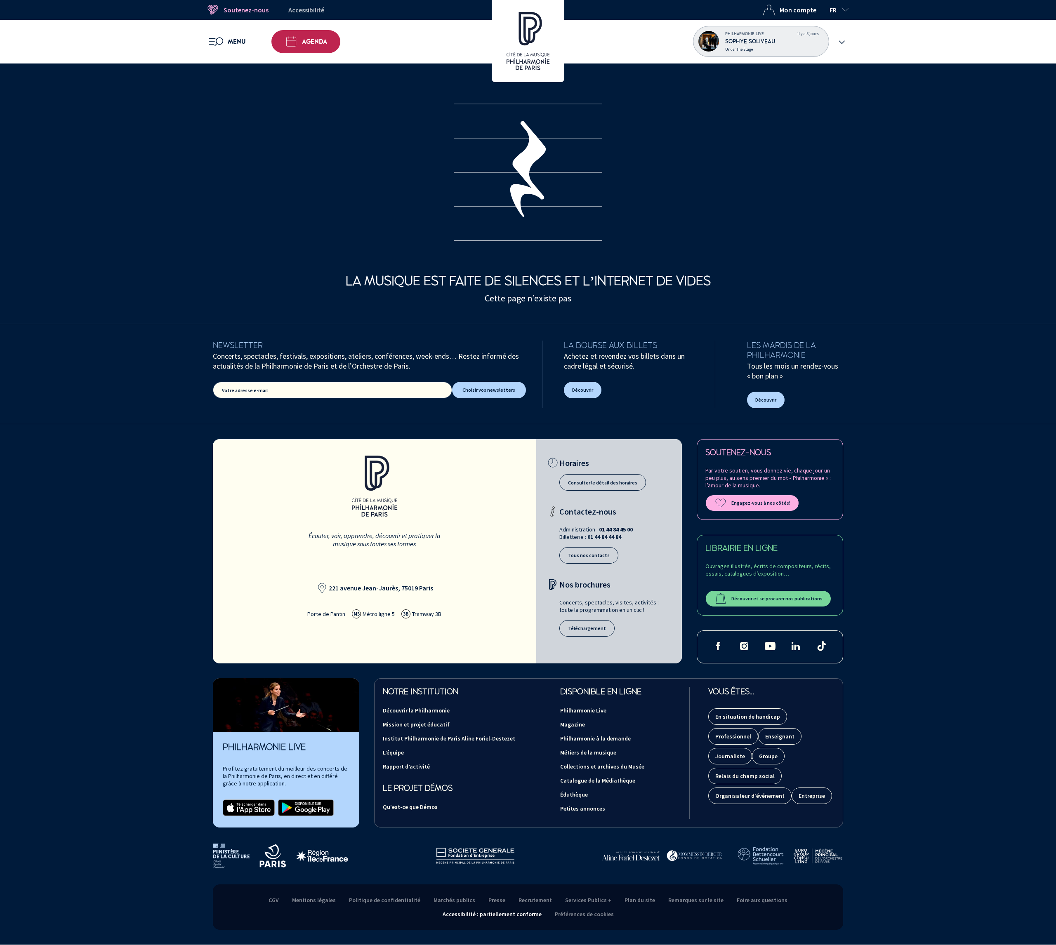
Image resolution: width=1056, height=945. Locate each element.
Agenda (314, 41)
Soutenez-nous (246, 10)
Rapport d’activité (406, 766)
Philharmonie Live (583, 710)
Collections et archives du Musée (602, 766)
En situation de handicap (747, 716)
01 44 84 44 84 (604, 537)
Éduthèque (574, 794)
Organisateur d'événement (750, 795)
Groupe (768, 756)
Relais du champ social (745, 776)
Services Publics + (588, 900)
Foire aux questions (762, 900)
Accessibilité (306, 10)
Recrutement (535, 900)
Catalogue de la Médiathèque (597, 780)
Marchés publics (454, 900)
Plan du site (640, 900)
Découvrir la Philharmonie (416, 710)
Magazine (572, 724)
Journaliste (730, 756)
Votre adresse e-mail (245, 390)
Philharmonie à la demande (595, 738)
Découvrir (582, 390)
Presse (496, 900)
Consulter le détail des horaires (602, 483)
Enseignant (779, 736)
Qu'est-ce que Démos (410, 807)
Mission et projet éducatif (416, 724)
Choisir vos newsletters (488, 390)
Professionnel (733, 736)
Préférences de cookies (584, 914)
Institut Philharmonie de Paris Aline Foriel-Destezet (449, 738)
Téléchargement (587, 628)
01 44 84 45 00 (616, 529)
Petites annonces (582, 808)
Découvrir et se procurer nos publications (777, 598)
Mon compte (798, 10)
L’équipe (393, 752)
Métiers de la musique (588, 752)
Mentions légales (314, 900)
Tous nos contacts (589, 555)
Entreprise (812, 795)
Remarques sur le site (696, 900)
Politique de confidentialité (384, 900)
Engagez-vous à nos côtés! (760, 503)
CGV (274, 900)
